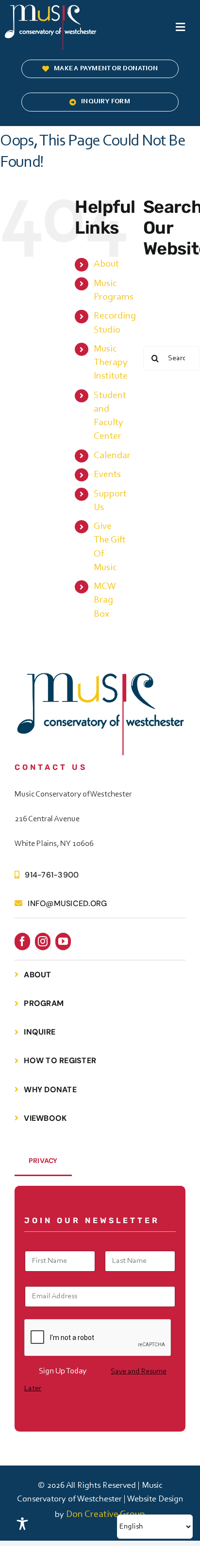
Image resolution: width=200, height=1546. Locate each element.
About (106, 264)
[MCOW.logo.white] (50, 10)
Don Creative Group (105, 1514)
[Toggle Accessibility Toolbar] (22, 1523)
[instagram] (42, 941)
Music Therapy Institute (111, 362)
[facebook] (22, 941)
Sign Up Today (62, 1371)
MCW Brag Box (105, 600)
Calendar (112, 456)
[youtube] (63, 941)
